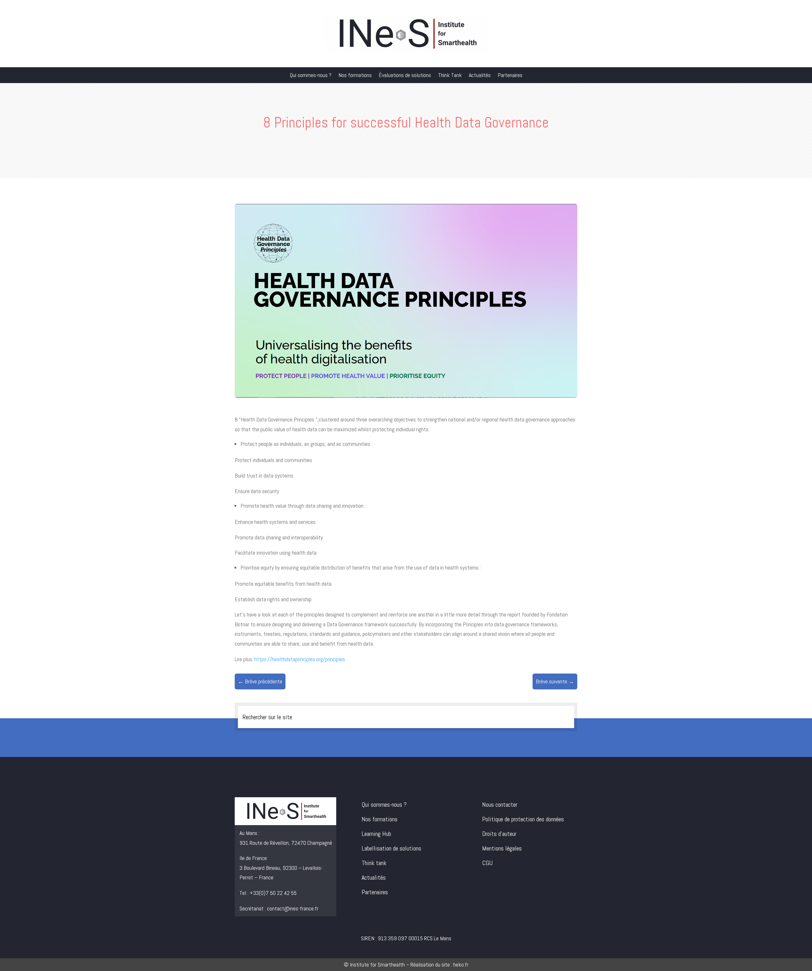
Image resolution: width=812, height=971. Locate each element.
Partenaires (510, 76)
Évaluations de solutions (405, 76)
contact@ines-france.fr (292, 908)
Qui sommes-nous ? (310, 76)
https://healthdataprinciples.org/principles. (300, 659)
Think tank (374, 863)
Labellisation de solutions (391, 848)
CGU (487, 863)
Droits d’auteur (499, 834)
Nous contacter (499, 804)
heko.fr (460, 964)
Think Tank (450, 76)
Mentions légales (502, 848)
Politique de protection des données (523, 819)
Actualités (480, 76)
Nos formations (355, 76)
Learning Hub (376, 834)
